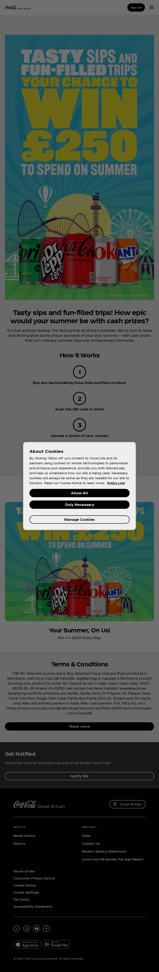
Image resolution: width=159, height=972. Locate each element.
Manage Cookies (79, 519)
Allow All (79, 493)
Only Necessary (79, 505)
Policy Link (116, 483)
